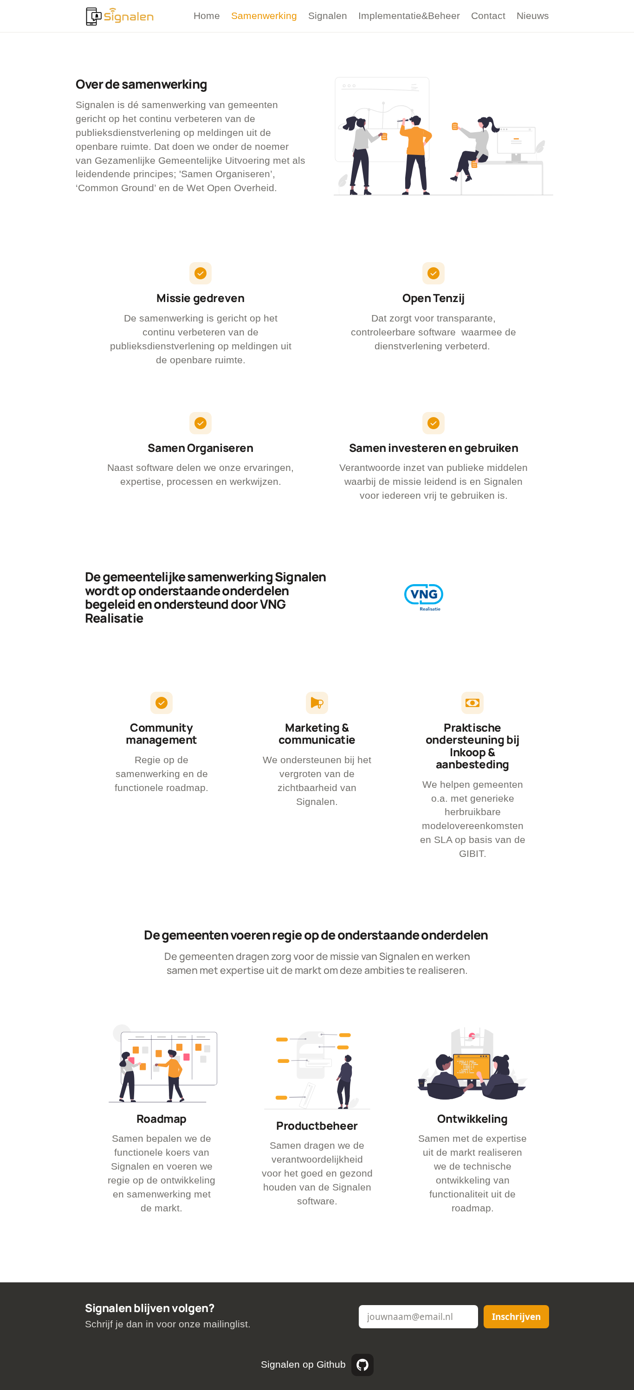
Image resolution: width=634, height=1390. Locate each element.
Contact (488, 15)
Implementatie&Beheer (409, 15)
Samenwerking (264, 15)
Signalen (327, 15)
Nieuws (533, 15)
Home (207, 15)
